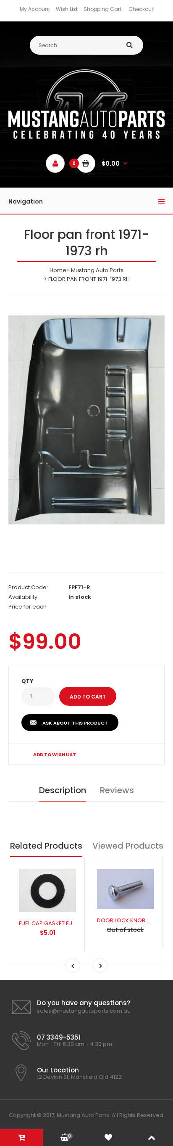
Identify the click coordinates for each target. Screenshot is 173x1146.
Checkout (140, 9)
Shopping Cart (102, 9)
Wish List (67, 9)
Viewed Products (127, 846)
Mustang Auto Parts (97, 270)
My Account (35, 9)
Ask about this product (75, 723)
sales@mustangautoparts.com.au (84, 1011)
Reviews (117, 790)
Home (58, 270)
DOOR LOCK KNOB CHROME (133, 920)
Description (62, 790)
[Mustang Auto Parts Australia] (86, 137)
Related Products (46, 846)
